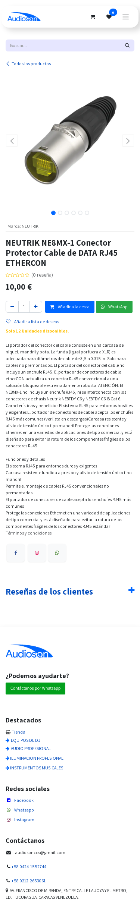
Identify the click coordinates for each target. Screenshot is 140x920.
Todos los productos (31, 63)
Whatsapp (24, 810)
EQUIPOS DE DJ (25, 740)
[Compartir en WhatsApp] (57, 553)
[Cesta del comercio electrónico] (92, 16)
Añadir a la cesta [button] (73, 306)
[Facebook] (16, 553)
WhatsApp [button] (118, 306)
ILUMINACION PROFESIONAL (36, 758)
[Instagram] (37, 553)
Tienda (18, 732)
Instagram (24, 819)
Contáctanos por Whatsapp (35, 688)
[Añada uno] (35, 307)
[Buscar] (127, 45)
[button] (12, 140)
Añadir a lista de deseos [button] (36, 321)
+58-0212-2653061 (28, 880)
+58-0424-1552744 (28, 866)
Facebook (24, 800)
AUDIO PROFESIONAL (31, 748)
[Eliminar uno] (12, 307)
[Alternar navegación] (126, 17)
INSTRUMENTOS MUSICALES (36, 768)
